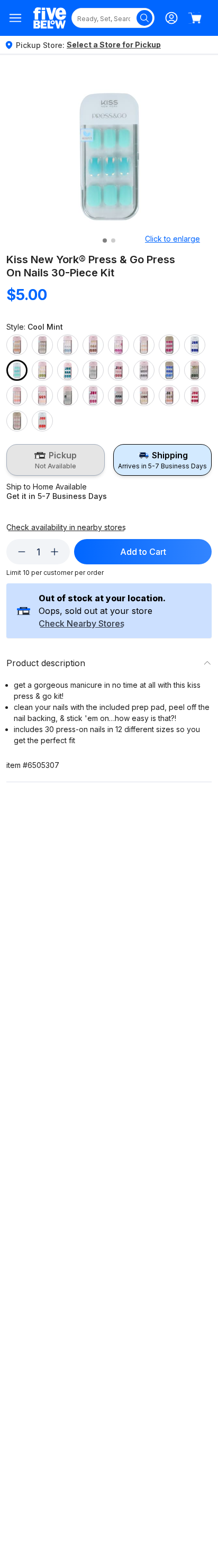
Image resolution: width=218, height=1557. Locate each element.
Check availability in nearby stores (66, 527)
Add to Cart (143, 551)
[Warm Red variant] (42, 420)
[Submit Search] (144, 18)
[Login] (171, 18)
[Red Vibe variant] (42, 395)
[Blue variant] (67, 344)
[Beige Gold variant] (42, 344)
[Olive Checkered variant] (194, 370)
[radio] (55, 460)
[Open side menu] (15, 17)
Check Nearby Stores (81, 624)
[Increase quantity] (54, 551)
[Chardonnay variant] (144, 344)
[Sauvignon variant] (144, 395)
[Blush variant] (93, 344)
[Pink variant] (17, 395)
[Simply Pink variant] (17, 420)
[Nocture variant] (144, 370)
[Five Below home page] (49, 18)
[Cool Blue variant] (194, 344)
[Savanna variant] (169, 395)
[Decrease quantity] (21, 551)
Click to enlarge (172, 238)
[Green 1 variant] (42, 370)
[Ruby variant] (93, 395)
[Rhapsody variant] (67, 395)
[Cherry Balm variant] (169, 344)
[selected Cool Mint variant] (17, 370)
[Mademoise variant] (93, 370)
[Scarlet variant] (194, 395)
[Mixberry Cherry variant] (118, 370)
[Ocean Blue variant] (169, 370)
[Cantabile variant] (118, 344)
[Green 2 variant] (67, 370)
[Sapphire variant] (118, 395)
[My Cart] (194, 18)
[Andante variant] (17, 344)
